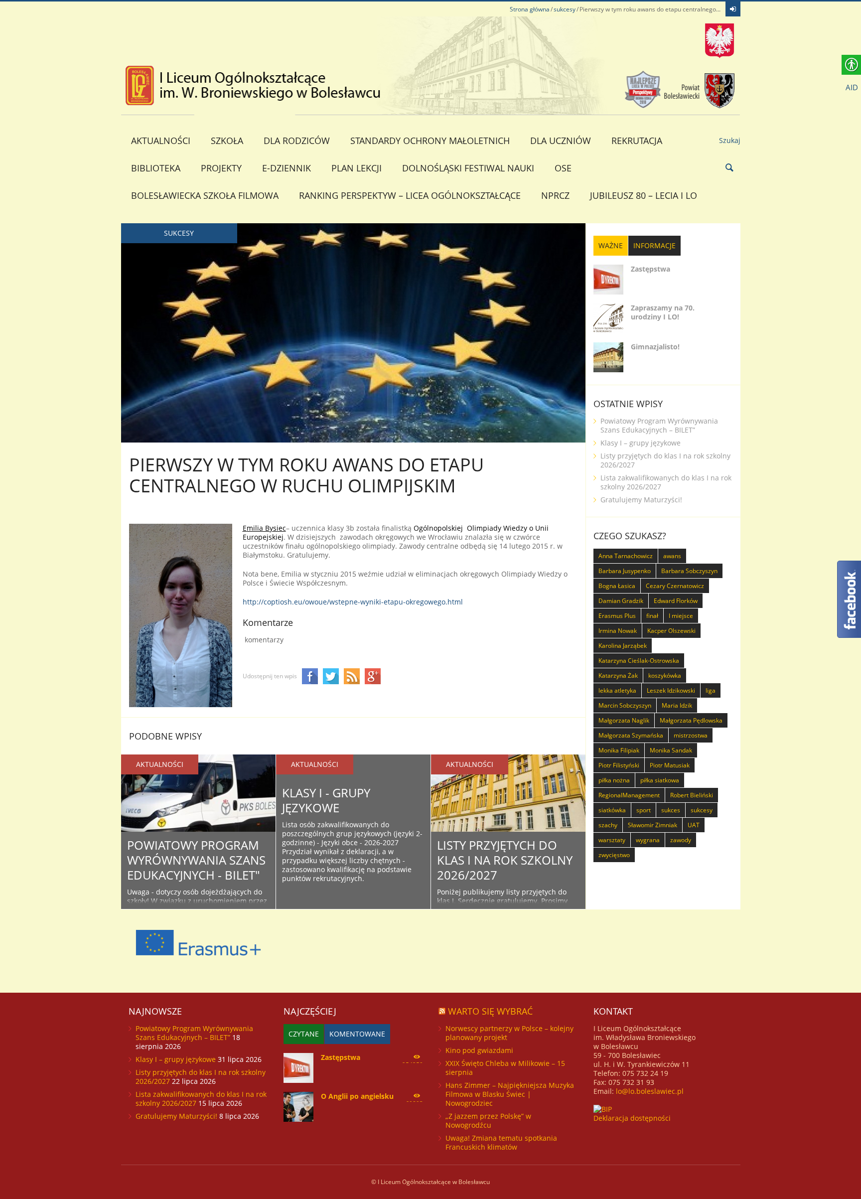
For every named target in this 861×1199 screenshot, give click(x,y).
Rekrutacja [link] (636, 141)
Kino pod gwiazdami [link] (479, 1050)
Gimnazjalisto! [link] (655, 346)
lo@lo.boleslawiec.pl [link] (650, 1091)
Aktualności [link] (160, 141)
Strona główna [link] (530, 9)
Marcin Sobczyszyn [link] (624, 705)
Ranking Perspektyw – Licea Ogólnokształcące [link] (410, 195)
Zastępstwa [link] (650, 269)
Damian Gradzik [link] (620, 601)
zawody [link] (680, 840)
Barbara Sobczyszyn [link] (689, 571)
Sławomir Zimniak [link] (652, 825)
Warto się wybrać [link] (490, 1011)
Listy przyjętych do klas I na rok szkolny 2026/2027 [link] (505, 860)
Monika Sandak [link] (671, 750)
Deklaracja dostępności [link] (632, 1118)
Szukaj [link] (729, 140)
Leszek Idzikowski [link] (671, 690)
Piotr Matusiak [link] (670, 765)
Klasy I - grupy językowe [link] (326, 800)
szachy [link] (607, 825)
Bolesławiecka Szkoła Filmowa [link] (205, 195)
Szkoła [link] (227, 141)
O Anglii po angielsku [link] (357, 1096)
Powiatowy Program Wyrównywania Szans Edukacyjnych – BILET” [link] (659, 425)
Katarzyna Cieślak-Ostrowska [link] (638, 660)
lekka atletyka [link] (617, 690)
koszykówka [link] (664, 675)
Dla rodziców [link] (297, 141)
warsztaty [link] (611, 840)
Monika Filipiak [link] (618, 750)
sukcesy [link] (564, 9)
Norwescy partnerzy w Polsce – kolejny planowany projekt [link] (509, 1033)
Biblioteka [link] (155, 168)
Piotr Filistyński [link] (618, 765)
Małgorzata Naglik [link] (623, 720)
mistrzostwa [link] (691, 735)
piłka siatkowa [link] (659, 780)
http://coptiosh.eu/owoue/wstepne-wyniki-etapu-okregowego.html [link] (353, 601)
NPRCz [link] (555, 195)
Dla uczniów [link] (560, 141)
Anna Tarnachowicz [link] (625, 556)
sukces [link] (670, 810)
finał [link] (652, 615)
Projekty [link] (221, 168)
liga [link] (711, 690)
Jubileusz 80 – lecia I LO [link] (643, 195)
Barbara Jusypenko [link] (624, 571)
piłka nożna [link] (614, 780)
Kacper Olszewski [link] (671, 630)
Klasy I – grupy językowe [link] (640, 443)
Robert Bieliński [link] (691, 795)
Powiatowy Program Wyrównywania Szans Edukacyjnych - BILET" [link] (196, 860)
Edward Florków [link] (676, 601)
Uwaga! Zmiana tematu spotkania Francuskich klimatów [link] (501, 1142)
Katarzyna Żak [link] (618, 675)
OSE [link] (563, 168)
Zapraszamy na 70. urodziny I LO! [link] (663, 312)
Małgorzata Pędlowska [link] (691, 720)
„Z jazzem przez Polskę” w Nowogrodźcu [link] (488, 1120)
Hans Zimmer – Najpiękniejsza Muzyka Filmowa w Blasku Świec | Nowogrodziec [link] (509, 1094)
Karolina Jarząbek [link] (622, 645)
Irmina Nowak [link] (617, 630)
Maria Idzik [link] (677, 705)
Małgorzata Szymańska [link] (630, 735)
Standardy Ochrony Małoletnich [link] (430, 141)
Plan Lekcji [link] (356, 168)
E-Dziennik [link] (286, 168)
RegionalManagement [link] (629, 795)
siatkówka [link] (612, 810)
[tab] (610, 246)
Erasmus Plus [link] (617, 615)
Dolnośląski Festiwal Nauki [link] (468, 168)
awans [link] (672, 556)
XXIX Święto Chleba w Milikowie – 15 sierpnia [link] (505, 1067)
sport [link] (643, 810)
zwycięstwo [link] (614, 855)
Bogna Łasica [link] (616, 586)
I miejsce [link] (681, 615)
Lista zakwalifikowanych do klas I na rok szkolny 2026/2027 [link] (665, 482)
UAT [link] (694, 825)
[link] (732, 8)
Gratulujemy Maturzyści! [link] (641, 499)
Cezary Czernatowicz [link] (675, 586)
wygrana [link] (648, 840)
